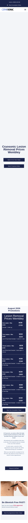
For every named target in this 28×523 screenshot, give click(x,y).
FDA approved (18, 505)
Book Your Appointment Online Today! (13, 512)
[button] (25, 9)
